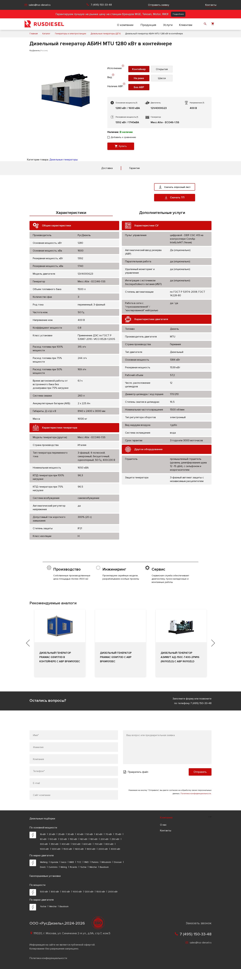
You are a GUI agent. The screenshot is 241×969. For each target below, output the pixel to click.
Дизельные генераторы (63, 159)
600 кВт (87, 844)
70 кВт (108, 834)
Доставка (107, 168)
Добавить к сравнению (123, 137)
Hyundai (54, 862)
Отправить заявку (158, 5)
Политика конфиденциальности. (196, 793)
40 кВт (80, 834)
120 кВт (63, 839)
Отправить (200, 772)
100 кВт (53, 839)
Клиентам (185, 25)
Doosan (118, 862)
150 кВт (73, 839)
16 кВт (43, 834)
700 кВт (98, 844)
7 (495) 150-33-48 (101, 4)
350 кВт (55, 844)
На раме (139, 78)
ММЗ (71, 862)
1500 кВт (67, 849)
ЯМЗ (86, 862)
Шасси (162, 78)
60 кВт (99, 834)
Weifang (44, 862)
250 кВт (115, 839)
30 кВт (71, 834)
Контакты (210, 5)
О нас (163, 824)
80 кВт (43, 839)
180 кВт (94, 839)
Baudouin (104, 867)
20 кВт (52, 834)
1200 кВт (56, 849)
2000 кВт (103, 849)
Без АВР (139, 87)
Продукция (148, 25)
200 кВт (104, 839)
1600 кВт (79, 849)
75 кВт (118, 834)
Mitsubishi (106, 862)
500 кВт (76, 844)
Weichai (93, 867)
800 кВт (109, 844)
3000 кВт (115, 849)
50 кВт (89, 834)
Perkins (95, 862)
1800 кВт (91, 849)
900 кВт (66, 891)
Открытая (162, 69)
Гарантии (134, 168)
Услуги (167, 25)
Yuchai (83, 867)
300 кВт (44, 844)
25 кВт (61, 834)
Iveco (63, 862)
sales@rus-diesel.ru (39, 5)
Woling (63, 867)
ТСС (79, 862)
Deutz (43, 867)
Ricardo (73, 867)
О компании (125, 25)
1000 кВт (44, 849)
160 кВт (83, 839)
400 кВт (65, 844)
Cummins (53, 867)
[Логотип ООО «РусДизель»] (44, 24)
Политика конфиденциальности (48, 958)
